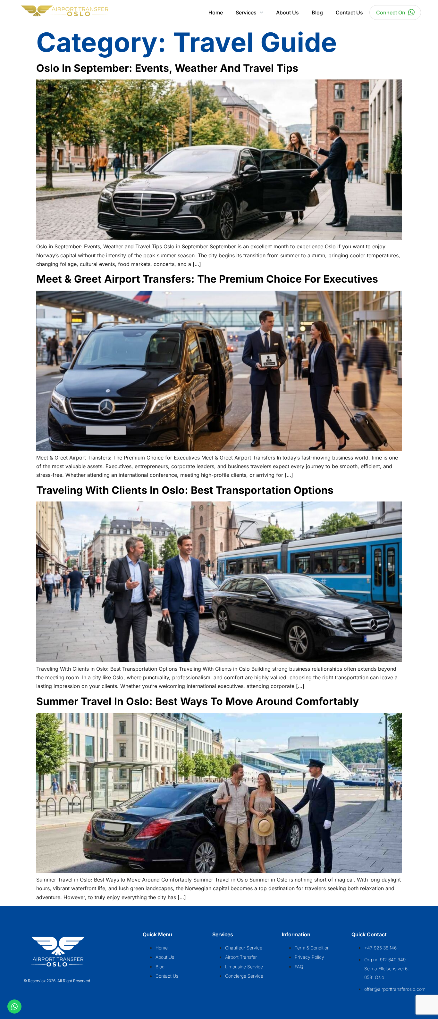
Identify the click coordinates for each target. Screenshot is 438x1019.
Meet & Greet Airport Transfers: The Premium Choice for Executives (207, 279)
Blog (317, 12)
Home (215, 12)
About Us (287, 12)
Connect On (390, 12)
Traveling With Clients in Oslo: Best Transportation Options (184, 490)
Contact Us (349, 12)
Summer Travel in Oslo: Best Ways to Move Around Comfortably (197, 701)
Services (246, 12)
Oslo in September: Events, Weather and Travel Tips (167, 68)
